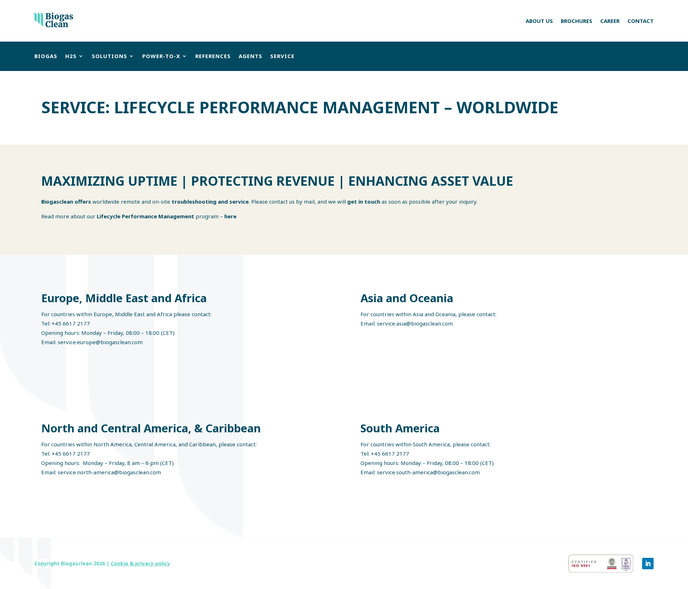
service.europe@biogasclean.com (100, 342)
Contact (640, 20)
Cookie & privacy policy (140, 563)
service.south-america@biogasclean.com (428, 472)
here (230, 216)
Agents (250, 56)
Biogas (45, 56)
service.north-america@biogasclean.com (109, 472)
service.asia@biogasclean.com (415, 323)
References (213, 56)
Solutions (109, 56)
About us (539, 20)
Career (610, 20)
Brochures (576, 20)
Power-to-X (161, 56)
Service (282, 56)
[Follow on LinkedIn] (648, 563)
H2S (71, 56)
